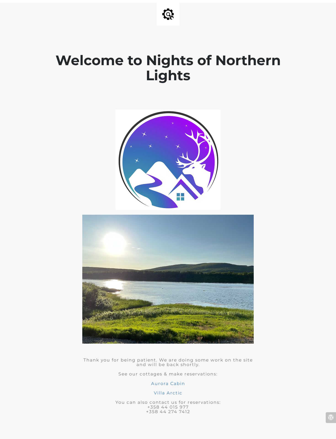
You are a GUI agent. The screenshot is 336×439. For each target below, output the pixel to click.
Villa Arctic (168, 393)
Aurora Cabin (168, 383)
